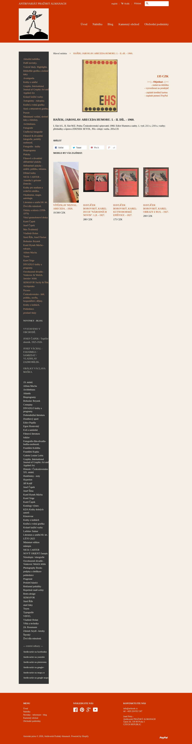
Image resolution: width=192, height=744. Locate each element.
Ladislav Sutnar (30, 531)
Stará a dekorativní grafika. (36, 108)
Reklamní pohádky (32, 586)
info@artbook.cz (130, 708)
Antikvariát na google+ (33, 667)
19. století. (28, 382)
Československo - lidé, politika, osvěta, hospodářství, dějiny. (34, 297)
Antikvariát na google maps (35, 678)
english (114, 4)
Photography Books (32, 568)
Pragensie (27, 579)
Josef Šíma (28, 491)
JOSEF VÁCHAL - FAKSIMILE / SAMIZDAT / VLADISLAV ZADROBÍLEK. (32, 355)
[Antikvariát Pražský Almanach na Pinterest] (82, 711)
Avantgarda (28, 78)
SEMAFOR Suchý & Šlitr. (36, 282)
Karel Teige (28, 260)
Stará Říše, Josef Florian (34, 237)
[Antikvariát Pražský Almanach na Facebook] (75, 711)
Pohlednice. (28, 309)
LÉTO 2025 (29, 538)
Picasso (26, 290)
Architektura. (29, 124)
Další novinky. (30, 63)
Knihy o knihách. (31, 305)
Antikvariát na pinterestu (34, 662)
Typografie (28, 612)
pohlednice (28, 575)
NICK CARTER (31, 550)
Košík (126, 4)
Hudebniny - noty (31, 476)
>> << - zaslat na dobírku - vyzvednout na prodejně (156, 85)
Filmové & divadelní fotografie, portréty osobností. (33, 139)
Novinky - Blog (33, 321)
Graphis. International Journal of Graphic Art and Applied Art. (36, 89)
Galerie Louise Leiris (33, 455)
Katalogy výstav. (31, 505)
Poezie (26, 112)
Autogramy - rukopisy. (34, 100)
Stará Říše (28, 601)
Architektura (29, 389)
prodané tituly (29, 313)
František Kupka (31, 451)
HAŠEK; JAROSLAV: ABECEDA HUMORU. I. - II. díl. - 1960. (93, 119)
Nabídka (97, 24)
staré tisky (28, 605)
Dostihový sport (30, 419)
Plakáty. (27, 154)
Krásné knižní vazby (33, 527)
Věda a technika (31, 623)
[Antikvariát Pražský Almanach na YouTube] (95, 711)
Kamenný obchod (128, 24)
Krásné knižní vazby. (33, 97)
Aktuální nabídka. (31, 59)
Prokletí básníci (30, 582)
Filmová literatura (31, 433)
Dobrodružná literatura (34, 415)
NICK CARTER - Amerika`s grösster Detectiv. (32, 180)
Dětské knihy (29, 173)
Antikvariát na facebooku (35, 652)
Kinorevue (28, 516)
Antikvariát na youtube (34, 657)
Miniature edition (31, 542)
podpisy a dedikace (32, 571)
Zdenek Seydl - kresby (34, 631)
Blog (110, 24)
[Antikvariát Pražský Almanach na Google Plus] (88, 711)
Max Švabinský (30, 229)
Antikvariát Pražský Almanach (57, 736)
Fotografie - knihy (31, 146)
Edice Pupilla (29, 422)
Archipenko (28, 286)
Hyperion (27, 479)
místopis (27, 546)
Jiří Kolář (27, 483)
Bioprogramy (29, 150)
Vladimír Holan (30, 233)
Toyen (26, 256)
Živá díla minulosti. (32, 206)
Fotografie (28, 128)
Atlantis (27, 393)
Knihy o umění (30, 82)
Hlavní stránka (60, 53)
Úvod (84, 24)
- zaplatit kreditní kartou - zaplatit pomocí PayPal (156, 94)
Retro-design (29, 593)
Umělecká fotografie (33, 131)
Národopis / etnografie (33, 557)
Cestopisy (28, 404)
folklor (26, 437)
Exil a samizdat (30, 430)
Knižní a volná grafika (33, 105)
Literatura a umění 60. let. (35, 202)
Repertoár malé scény (33, 590)
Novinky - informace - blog (35, 715)
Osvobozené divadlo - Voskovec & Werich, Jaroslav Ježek (33, 275)
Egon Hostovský (31, 426)
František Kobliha (31, 448)
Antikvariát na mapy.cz (34, 673)
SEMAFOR (29, 597)
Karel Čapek (29, 221)
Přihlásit (137, 3)
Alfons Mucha (30, 252)
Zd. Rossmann (30, 627)
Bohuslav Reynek (31, 241)
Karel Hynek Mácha (33, 494)
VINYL (27, 616)
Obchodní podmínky (156, 24)
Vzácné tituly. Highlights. (35, 67)
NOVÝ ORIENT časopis (35, 553)
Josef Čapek (29, 225)
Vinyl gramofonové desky (35, 217)
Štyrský (26, 634)
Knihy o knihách (31, 520)
